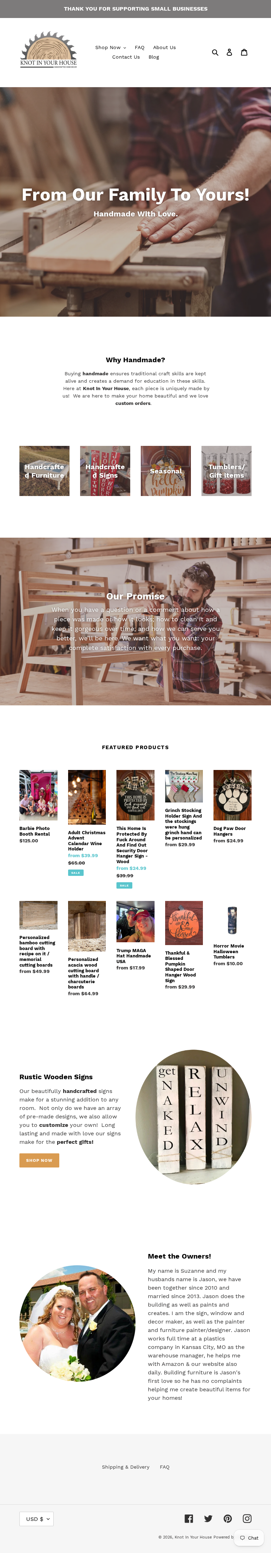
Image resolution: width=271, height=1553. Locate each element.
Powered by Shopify (232, 1537)
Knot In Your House (193, 1537)
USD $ (34, 1519)
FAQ (164, 1467)
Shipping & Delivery (125, 1467)
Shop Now (39, 1160)
